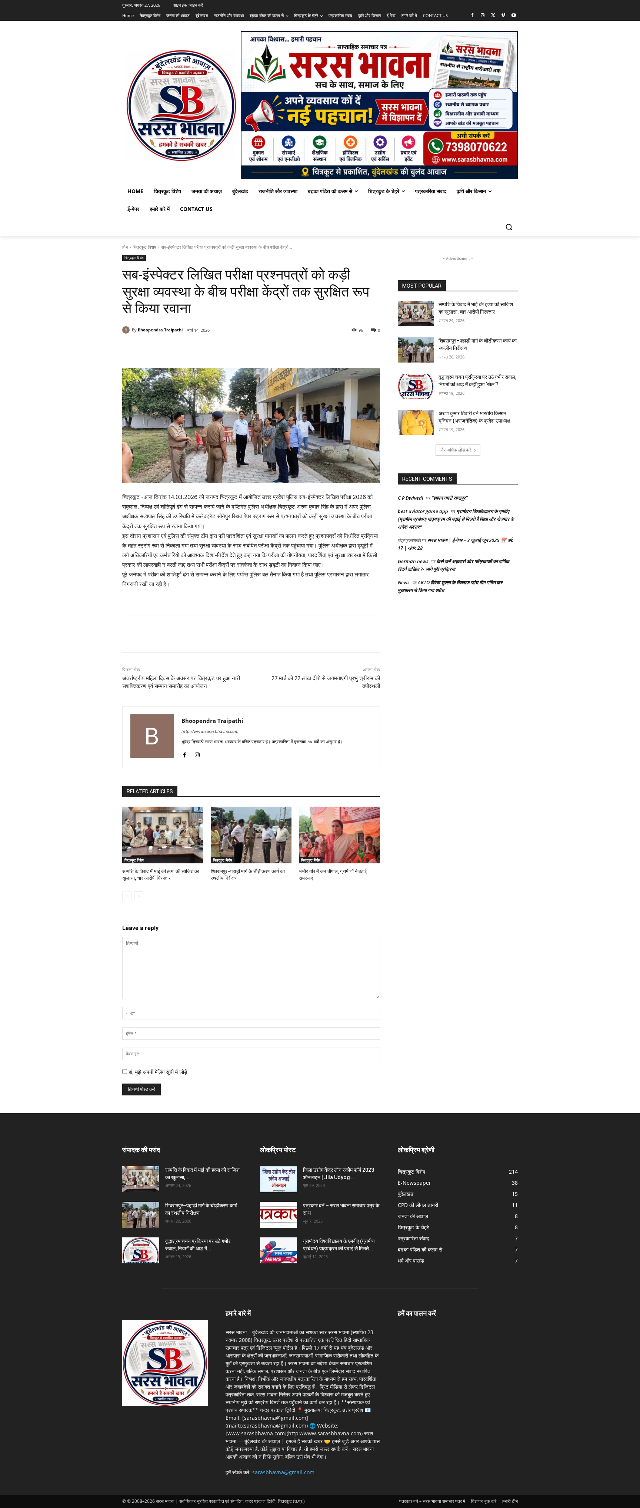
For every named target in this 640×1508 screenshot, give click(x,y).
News (404, 582)
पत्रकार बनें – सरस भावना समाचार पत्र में (432, 1501)
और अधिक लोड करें (455, 450)
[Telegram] (245, 349)
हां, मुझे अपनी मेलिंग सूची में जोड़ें (157, 1072)
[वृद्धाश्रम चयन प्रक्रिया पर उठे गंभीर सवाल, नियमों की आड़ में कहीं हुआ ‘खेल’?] (416, 386)
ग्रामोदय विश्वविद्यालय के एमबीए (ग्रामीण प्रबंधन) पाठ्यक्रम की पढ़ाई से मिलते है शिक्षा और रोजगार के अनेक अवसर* (456, 519)
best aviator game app (423, 511)
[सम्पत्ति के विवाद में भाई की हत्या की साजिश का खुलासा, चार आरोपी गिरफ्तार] (162, 835)
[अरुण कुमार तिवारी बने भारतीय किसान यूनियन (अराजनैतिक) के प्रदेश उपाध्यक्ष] (416, 422)
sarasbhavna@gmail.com (283, 1472)
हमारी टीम (510, 1501)
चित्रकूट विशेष (144, 247)
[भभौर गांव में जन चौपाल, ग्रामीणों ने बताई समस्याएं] (339, 835)
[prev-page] (126, 896)
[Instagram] (483, 15)
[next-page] (138, 896)
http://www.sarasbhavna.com (210, 731)
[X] (493, 15)
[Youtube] (513, 15)
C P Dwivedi (410, 498)
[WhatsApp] (211, 349)
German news (413, 561)
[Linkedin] (228, 349)
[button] (509, 227)
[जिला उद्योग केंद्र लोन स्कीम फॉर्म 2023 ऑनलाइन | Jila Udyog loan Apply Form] (278, 1179)
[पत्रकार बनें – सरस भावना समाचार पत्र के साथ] (278, 1215)
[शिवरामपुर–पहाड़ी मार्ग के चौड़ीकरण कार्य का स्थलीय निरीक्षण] (251, 835)
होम (125, 247)
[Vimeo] (503, 15)
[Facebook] (472, 15)
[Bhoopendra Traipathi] (127, 330)
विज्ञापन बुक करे (483, 1501)
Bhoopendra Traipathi (160, 330)
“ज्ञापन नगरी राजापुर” (449, 498)
